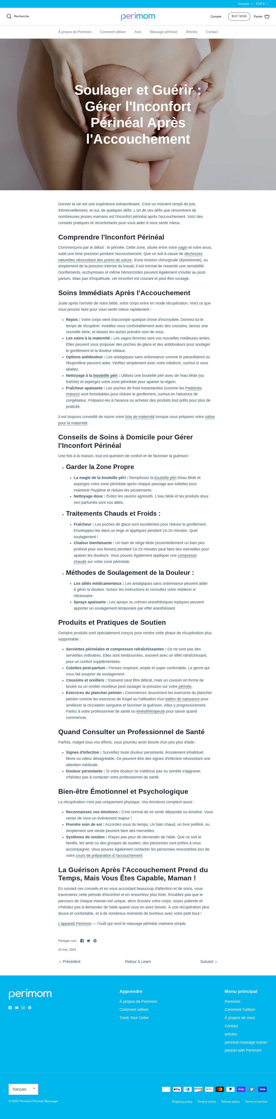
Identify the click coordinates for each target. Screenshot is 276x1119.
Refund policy (230, 1101)
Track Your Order (134, 1018)
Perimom (232, 1001)
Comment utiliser (113, 32)
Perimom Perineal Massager (38, 1101)
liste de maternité (140, 417)
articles (231, 1034)
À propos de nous (240, 1018)
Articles (191, 32)
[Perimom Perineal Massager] (138, 16)
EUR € (260, 3)
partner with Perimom (243, 1050)
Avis (138, 32)
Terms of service (256, 1101)
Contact (212, 32)
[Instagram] (23, 1007)
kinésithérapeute (150, 711)
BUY (239, 16)
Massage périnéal (163, 32)
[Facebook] (10, 1007)
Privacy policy (207, 1101)
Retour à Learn (138, 961)
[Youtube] (16, 1007)
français (243, 3)
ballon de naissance (182, 699)
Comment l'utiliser (240, 1009)
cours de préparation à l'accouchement (109, 855)
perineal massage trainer (246, 1042)
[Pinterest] (29, 1007)
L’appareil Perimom (74, 923)
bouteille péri (105, 375)
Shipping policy (182, 1101)
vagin (182, 247)
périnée (185, 686)
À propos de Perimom (74, 32)
